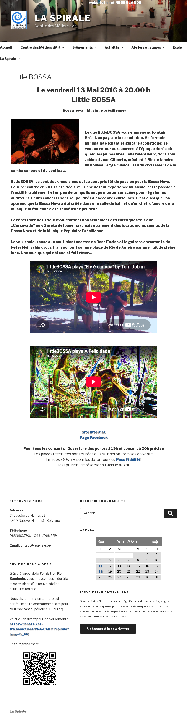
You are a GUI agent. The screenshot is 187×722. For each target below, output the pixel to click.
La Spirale (63, 18)
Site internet (93, 432)
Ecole (177, 47)
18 (101, 571)
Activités (112, 47)
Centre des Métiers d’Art (40, 47)
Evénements (82, 47)
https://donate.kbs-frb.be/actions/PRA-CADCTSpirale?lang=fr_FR (39, 629)
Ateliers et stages (146, 47)
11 (100, 566)
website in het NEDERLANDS (115, 2)
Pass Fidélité (128, 459)
